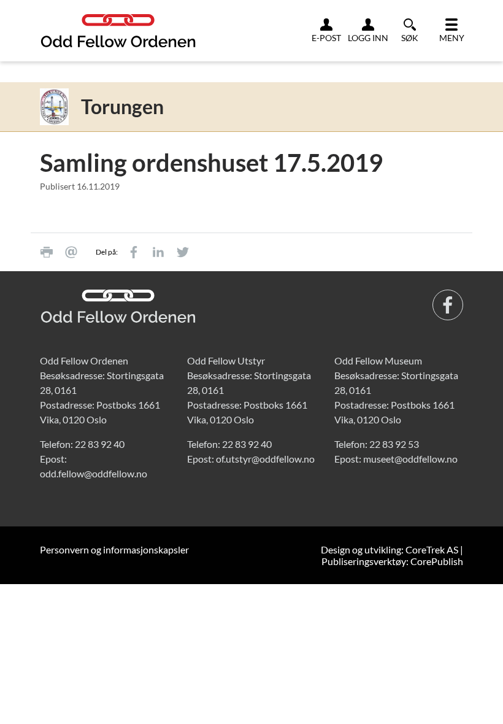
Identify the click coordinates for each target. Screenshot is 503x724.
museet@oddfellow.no (410, 458)
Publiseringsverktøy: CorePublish (392, 561)
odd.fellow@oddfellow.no (93, 473)
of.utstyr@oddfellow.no (265, 458)
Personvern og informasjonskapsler (114, 549)
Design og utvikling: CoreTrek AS (389, 549)
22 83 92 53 (394, 444)
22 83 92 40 (100, 444)
